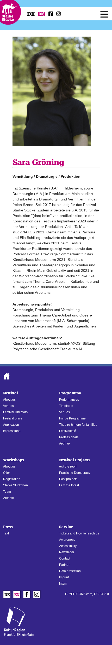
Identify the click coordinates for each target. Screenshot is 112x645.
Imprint (64, 577)
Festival (10, 393)
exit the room (68, 466)
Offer (6, 473)
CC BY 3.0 (101, 594)
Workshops (13, 460)
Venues (8, 406)
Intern (63, 583)
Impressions (11, 431)
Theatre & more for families (78, 425)
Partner (64, 565)
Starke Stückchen (15, 485)
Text (6, 533)
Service (66, 527)
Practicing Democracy (74, 473)
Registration (11, 479)
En (41, 14)
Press (8, 527)
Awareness (67, 540)
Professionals (68, 437)
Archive (64, 443)
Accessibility (68, 546)
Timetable (66, 406)
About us (9, 399)
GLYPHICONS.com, (79, 594)
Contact (64, 558)
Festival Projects (74, 460)
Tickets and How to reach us (79, 533)
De (31, 14)
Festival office (12, 418)
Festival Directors (15, 412)
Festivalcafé (67, 431)
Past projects (68, 479)
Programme (70, 393)
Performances (69, 399)
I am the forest (69, 485)
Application (11, 425)
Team (7, 491)
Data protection (70, 571)
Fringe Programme (72, 418)
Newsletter (66, 552)
